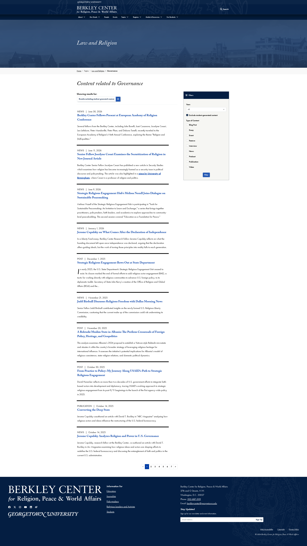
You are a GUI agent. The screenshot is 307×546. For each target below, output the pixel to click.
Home (79, 71)
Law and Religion (98, 71)
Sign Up (259, 519)
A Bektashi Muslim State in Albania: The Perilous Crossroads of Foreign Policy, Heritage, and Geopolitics (121, 334)
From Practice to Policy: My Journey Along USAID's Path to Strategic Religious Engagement (119, 373)
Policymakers (113, 501)
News (191, 151)
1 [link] (147, 466)
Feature (192, 140)
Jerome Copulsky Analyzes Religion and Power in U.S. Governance (118, 436)
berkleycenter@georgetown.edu (202, 503)
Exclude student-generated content (203, 115)
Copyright (281, 529)
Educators (111, 491)
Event (191, 135)
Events (115, 17)
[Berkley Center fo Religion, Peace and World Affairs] (97, 9)
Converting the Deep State (93, 410)
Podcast (192, 156)
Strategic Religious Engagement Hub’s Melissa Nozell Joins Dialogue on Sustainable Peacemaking (121, 195)
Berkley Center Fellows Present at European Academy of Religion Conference (117, 118)
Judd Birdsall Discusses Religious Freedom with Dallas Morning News (119, 301)
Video (191, 167)
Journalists (111, 496)
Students (110, 511)
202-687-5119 (194, 499)
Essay (191, 130)
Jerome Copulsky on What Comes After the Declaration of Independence (121, 232)
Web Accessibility (266, 529)
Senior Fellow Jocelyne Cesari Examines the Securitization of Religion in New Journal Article (121, 156)
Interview (193, 146)
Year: (188, 104)
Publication (193, 162)
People (106, 17)
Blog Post (193, 125)
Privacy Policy (294, 529)
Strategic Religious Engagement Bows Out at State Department (116, 263)
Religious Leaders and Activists (121, 506)
